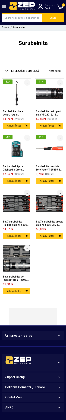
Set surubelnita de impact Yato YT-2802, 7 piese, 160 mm (16, 278)
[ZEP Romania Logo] (22, 6)
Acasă (5, 27)
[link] (27, 82)
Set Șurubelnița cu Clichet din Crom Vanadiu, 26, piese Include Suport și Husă (16, 168)
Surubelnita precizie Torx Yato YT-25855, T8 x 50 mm (49, 168)
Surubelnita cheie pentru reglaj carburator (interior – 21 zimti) (15, 113)
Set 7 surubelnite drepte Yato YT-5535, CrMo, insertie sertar (49, 223)
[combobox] (22, 18)
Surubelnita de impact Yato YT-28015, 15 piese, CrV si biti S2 (48, 113)
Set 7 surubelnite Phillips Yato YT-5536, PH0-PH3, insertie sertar (15, 223)
